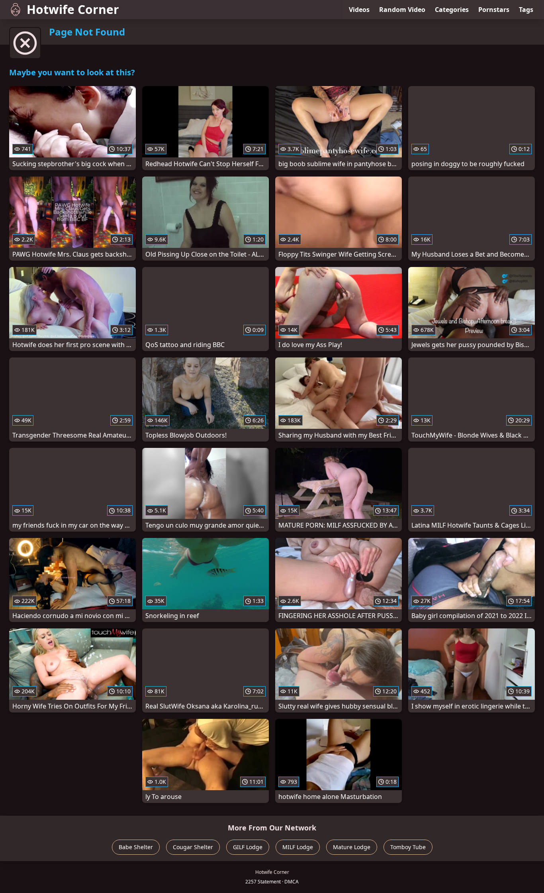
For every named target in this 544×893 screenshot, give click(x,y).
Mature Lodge (351, 847)
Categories (452, 9)
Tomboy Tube (408, 847)
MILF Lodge (297, 847)
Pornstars (493, 9)
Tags (526, 9)
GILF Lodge (247, 847)
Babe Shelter (136, 847)
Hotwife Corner (73, 9)
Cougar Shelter (193, 847)
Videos (359, 9)
